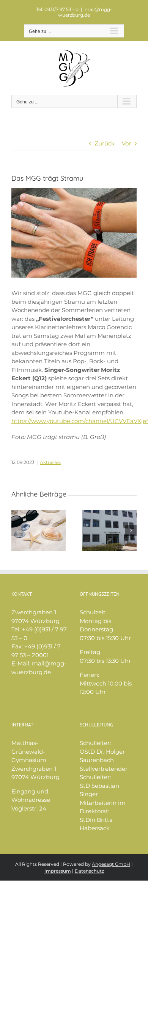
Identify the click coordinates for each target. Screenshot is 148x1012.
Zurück (104, 143)
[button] (17, 530)
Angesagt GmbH (111, 864)
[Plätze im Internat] (109, 513)
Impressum (57, 871)
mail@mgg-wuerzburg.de (85, 12)
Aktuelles (50, 462)
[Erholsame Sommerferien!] (38, 513)
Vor (126, 143)
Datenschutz (89, 871)
